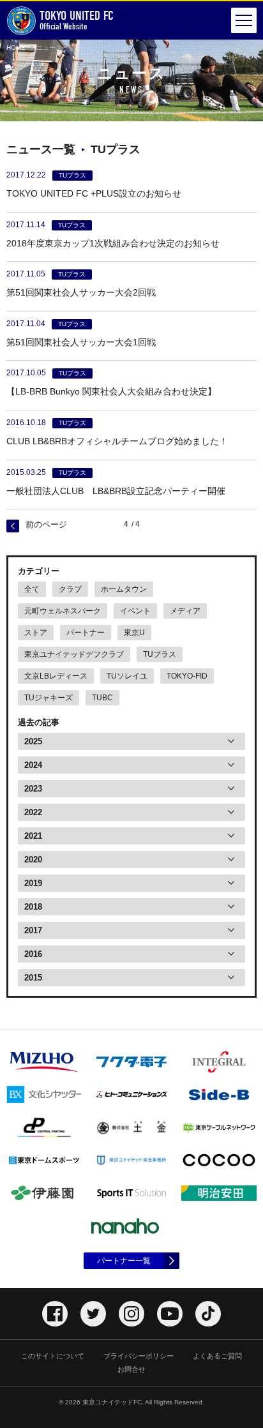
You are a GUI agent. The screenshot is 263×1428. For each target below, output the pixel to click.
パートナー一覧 (124, 1260)
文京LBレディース (55, 676)
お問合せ (131, 1369)
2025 (33, 741)
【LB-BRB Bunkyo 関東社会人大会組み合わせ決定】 (111, 391)
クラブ (70, 589)
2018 (33, 907)
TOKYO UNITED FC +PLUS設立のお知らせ (93, 193)
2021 (33, 836)
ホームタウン (124, 589)
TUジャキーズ (48, 697)
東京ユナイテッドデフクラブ (74, 654)
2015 (33, 977)
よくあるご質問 (217, 1356)
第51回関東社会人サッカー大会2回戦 (81, 292)
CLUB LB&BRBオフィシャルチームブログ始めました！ (117, 441)
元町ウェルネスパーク (62, 610)
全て (32, 589)
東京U (134, 632)
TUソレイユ (127, 676)
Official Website (77, 20)
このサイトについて (52, 1356)
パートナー (85, 632)
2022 (33, 812)
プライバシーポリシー (138, 1356)
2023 (33, 788)
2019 (33, 883)
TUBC (102, 697)
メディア (185, 610)
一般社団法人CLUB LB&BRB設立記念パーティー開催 (115, 491)
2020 (33, 859)
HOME (16, 47)
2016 (33, 954)
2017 (33, 930)
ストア (35, 632)
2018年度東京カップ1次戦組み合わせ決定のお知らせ (113, 243)
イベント (135, 610)
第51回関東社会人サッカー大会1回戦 (81, 342)
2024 (33, 765)
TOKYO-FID (187, 676)
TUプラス (159, 654)
